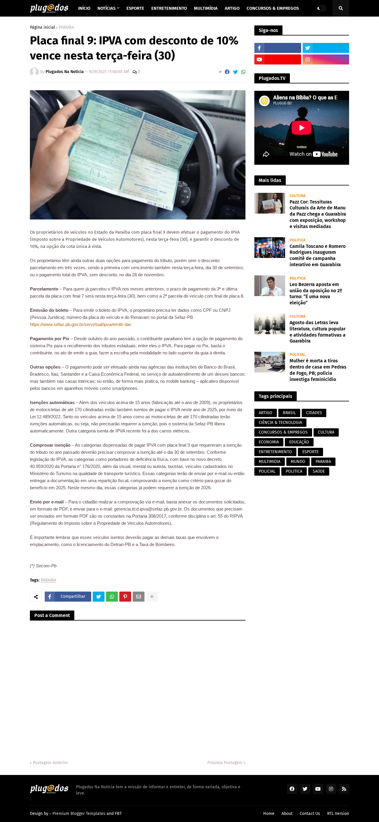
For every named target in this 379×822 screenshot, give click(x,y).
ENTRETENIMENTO (275, 451)
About (287, 813)
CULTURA (326, 432)
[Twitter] (235, 72)
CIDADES (314, 412)
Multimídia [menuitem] (206, 8)
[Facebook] (227, 72)
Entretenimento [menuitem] (169, 8)
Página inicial (42, 27)
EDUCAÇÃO (299, 442)
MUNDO (298, 461)
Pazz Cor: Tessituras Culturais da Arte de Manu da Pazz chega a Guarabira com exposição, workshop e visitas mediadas (318, 214)
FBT (118, 813)
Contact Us (310, 813)
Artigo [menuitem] (232, 8)
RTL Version (338, 813)
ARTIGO (265, 412)
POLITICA (294, 471)
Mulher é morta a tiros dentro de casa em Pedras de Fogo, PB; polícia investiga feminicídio (318, 370)
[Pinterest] (125, 597)
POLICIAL (267, 471)
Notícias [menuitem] (106, 8)
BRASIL (289, 412)
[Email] (138, 597)
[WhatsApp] (243, 72)
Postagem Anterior (50, 762)
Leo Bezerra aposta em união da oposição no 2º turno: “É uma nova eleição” (316, 294)
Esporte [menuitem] (135, 8)
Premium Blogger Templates (78, 813)
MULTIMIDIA (269, 461)
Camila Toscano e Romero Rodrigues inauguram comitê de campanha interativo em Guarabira (318, 255)
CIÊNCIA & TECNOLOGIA (280, 422)
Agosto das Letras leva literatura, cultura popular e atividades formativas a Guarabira (318, 332)
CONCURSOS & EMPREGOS (283, 432)
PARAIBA (66, 27)
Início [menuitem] (84, 8)
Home (268, 813)
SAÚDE (319, 471)
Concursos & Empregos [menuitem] (273, 8)
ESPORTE (310, 451)
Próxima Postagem (225, 762)
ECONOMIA (269, 442)
